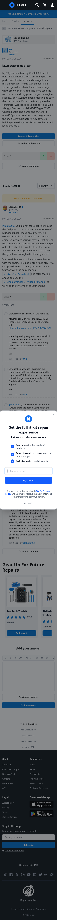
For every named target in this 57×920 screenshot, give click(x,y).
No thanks (28, 503)
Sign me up (28, 480)
